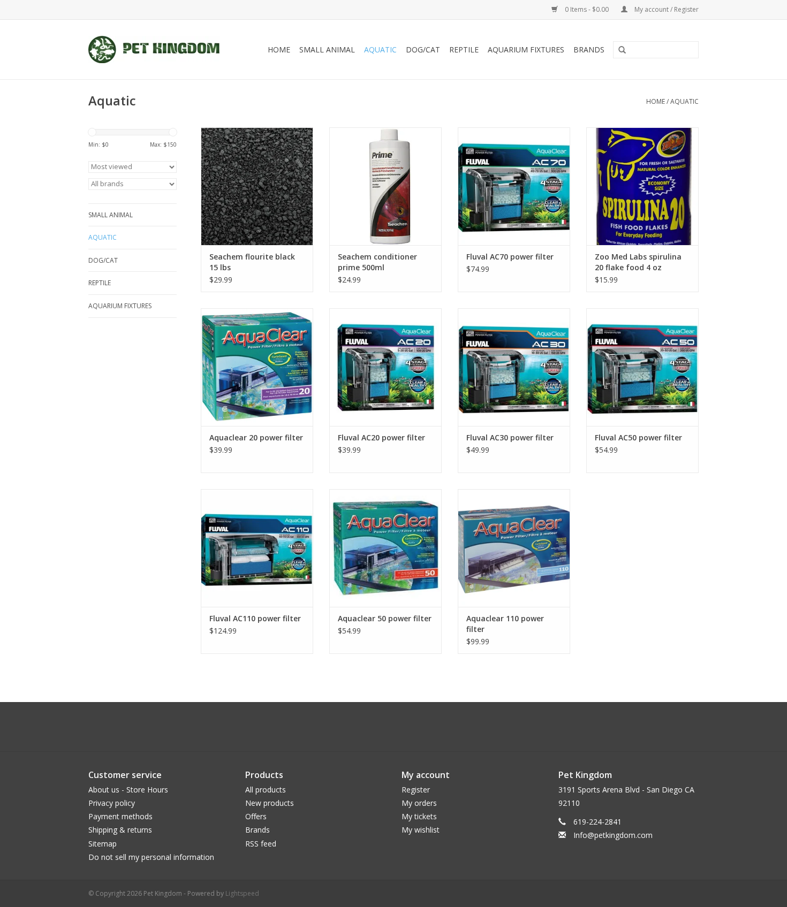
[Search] (618, 50)
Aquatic (380, 49)
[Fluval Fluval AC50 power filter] (642, 367)
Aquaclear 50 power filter (385, 618)
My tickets (419, 816)
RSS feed (260, 844)
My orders (419, 803)
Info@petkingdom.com (613, 835)
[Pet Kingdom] (159, 49)
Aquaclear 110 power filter (505, 623)
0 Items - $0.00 (586, 9)
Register (416, 789)
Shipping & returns (120, 830)
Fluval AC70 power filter (510, 256)
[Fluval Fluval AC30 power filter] (514, 367)
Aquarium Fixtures (526, 49)
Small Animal (327, 49)
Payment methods (120, 816)
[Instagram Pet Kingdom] (422, 726)
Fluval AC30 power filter (510, 437)
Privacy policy (111, 803)
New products (269, 803)
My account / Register (666, 9)
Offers (256, 816)
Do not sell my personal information (151, 857)
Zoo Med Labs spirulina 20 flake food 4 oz (638, 261)
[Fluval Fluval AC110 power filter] (257, 548)
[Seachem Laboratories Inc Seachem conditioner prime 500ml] (385, 186)
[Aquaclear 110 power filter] (514, 548)
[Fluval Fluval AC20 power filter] (385, 367)
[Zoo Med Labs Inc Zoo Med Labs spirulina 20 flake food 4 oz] (642, 186)
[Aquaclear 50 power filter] (385, 548)
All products (265, 789)
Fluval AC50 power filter (638, 437)
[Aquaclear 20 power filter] (257, 367)
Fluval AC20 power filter (381, 437)
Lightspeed (242, 893)
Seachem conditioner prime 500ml (377, 261)
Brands (588, 49)
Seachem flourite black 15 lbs (252, 261)
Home (279, 49)
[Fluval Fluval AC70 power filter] (514, 186)
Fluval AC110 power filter (255, 618)
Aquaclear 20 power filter (256, 437)
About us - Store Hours (128, 789)
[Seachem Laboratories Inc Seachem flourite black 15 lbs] (257, 186)
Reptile (464, 49)
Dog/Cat (423, 49)
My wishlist (421, 830)
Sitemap (102, 844)
